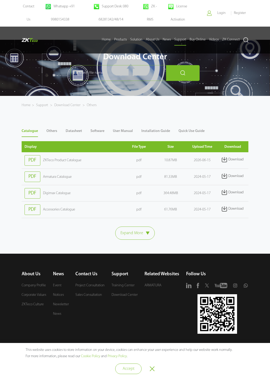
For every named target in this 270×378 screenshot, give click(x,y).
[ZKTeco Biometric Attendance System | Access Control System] (30, 40)
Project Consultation (90, 285)
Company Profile (34, 285)
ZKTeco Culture (33, 304)
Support (180, 40)
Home (106, 40)
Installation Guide (155, 131)
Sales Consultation (88, 295)
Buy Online (198, 40)
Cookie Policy (90, 356)
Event (57, 285)
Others (91, 105)
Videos (214, 40)
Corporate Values (34, 295)
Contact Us (86, 274)
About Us (152, 40)
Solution (136, 40)
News (167, 40)
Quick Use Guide (192, 131)
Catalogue (30, 131)
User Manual (123, 131)
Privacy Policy (117, 356)
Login (221, 13)
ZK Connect (231, 40)
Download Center (67, 105)
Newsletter (61, 304)
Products (120, 40)
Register (240, 13)
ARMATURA (152, 285)
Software (97, 131)
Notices (58, 295)
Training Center (123, 285)
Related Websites (161, 274)
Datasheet (74, 131)
